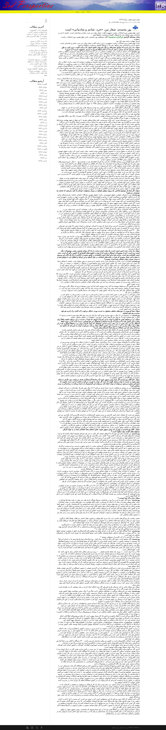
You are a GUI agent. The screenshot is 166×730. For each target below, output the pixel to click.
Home (88, 12)
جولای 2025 (43, 117)
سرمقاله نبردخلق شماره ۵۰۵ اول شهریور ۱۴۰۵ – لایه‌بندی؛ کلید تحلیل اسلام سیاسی (37, 53)
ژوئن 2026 (43, 90)
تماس (83, 12)
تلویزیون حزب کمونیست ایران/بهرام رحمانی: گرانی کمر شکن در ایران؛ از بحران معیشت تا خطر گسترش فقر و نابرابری (37, 34)
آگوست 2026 (42, 84)
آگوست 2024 (42, 149)
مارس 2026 (42, 99)
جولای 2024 (43, 152)
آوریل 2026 (43, 96)
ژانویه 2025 (43, 134)
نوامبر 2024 (43, 140)
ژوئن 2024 (43, 155)
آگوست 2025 (42, 114)
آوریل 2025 (43, 125)
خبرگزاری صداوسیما (116, 37)
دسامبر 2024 (42, 137)
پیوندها (77, 12)
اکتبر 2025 (43, 108)
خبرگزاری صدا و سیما (132, 22)
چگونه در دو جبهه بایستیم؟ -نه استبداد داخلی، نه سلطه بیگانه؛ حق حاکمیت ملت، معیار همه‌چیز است (37, 63)
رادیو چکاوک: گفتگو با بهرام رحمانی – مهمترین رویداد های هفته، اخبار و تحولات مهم (37, 72)
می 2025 (43, 122)
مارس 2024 (42, 161)
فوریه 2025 (43, 131)
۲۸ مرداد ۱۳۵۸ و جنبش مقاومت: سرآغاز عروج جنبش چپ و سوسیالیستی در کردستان (37, 44)
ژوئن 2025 (43, 120)
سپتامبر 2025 (42, 111)
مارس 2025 (42, 128)
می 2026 (43, 93)
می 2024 (43, 158)
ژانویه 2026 (43, 105)
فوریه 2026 (43, 102)
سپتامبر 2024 (42, 146)
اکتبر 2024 (43, 143)
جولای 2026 (43, 87)
